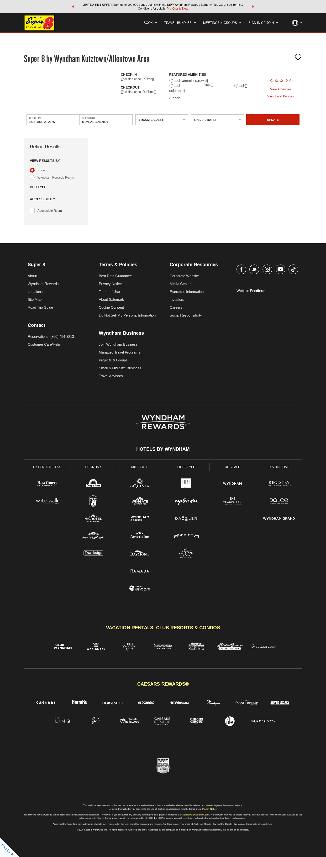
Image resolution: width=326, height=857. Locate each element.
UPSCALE (233, 467)
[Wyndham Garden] (140, 519)
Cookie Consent (111, 307)
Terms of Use (109, 292)
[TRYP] (186, 484)
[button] (72, 6)
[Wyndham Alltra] (186, 554)
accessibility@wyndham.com (194, 815)
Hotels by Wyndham (163, 449)
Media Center (180, 284)
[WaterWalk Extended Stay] (47, 501)
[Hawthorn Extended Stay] (47, 484)
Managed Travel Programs (119, 352)
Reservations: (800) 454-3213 (51, 336)
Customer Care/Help (44, 344)
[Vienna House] (186, 536)
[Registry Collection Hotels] (279, 484)
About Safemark (111, 299)
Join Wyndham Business (118, 344)
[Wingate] (140, 501)
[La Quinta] (140, 484)
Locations (35, 292)
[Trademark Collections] (232, 501)
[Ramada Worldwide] (140, 571)
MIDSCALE (139, 467)
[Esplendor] (186, 501)
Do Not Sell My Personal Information (127, 315)
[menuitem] (150, 22)
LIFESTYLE (186, 467)
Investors (177, 299)
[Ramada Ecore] (140, 589)
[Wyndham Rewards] (163, 422)
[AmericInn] (140, 536)
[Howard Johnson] (93, 536)
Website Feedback (251, 291)
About (32, 276)
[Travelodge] (93, 554)
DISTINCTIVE (279, 467)
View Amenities (280, 89)
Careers (176, 307)
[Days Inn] (93, 484)
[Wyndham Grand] (279, 519)
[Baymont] (140, 554)
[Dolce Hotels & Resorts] (279, 501)
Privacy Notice (110, 284)
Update (273, 120)
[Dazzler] (186, 519)
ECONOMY (93, 467)
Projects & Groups (113, 360)
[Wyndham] (232, 484)
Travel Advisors (111, 376)
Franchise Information (187, 292)
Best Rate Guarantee (115, 276)
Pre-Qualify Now (177, 8)
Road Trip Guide (40, 307)
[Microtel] (93, 519)
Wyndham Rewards (43, 284)
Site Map (35, 299)
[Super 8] (93, 501)
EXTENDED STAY (47, 467)
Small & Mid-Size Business (120, 368)
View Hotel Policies (280, 96)
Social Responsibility (186, 315)
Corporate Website (184, 276)
